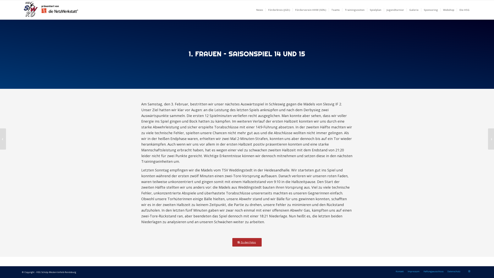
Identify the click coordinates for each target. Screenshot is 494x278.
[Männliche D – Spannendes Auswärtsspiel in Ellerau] (3, 139)
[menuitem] (260, 9)
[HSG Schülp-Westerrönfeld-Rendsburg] (51, 9)
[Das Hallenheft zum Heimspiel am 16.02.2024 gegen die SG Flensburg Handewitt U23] (491, 139)
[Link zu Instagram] (469, 271)
